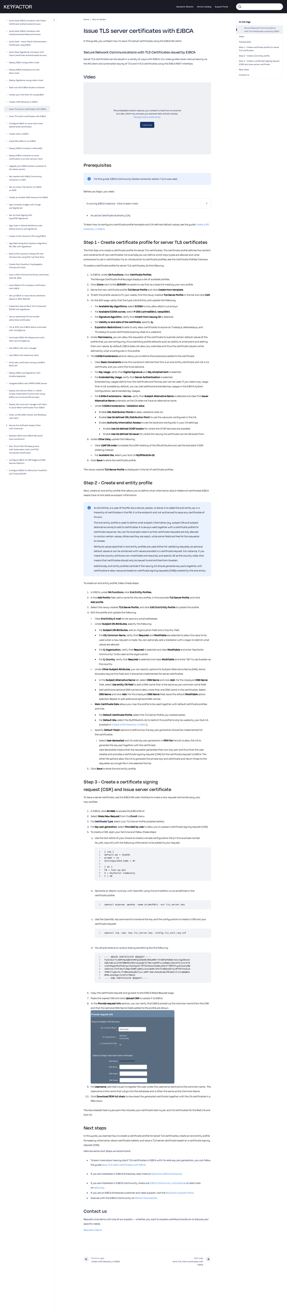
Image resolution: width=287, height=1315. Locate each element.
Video (241, 36)
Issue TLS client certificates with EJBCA (27, 116)
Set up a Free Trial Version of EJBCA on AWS (25, 189)
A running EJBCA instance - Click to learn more (112, 203)
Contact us (244, 74)
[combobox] (259, 7)
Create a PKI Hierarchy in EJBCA (23, 101)
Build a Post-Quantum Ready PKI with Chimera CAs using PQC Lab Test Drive (26, 255)
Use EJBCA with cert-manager (23, 348)
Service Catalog (204, 6)
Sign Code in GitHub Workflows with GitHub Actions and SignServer (25, 227)
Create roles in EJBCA (19, 134)
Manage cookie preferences (147, 116)
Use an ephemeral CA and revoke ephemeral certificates (24, 318)
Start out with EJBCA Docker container (27, 87)
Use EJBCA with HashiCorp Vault (24, 355)
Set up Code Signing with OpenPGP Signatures (20, 217)
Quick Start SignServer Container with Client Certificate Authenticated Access (28, 54)
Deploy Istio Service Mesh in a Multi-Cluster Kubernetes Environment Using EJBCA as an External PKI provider (27, 393)
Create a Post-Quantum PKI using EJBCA (27, 236)
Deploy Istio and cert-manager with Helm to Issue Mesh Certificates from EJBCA (28, 406)
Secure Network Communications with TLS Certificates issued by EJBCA (261, 29)
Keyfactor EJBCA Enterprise (166, 1173)
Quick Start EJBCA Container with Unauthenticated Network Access (25, 33)
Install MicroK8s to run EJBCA (22, 141)
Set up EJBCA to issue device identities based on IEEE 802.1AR (27, 297)
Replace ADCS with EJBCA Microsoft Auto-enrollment (26, 437)
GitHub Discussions (146, 1198)
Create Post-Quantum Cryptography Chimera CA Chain (25, 266)
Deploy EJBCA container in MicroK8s (25, 148)
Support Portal (221, 6)
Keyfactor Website (185, 6)
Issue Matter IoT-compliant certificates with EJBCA (27, 287)
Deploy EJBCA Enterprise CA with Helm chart (24, 71)
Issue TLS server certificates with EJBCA (27, 109)
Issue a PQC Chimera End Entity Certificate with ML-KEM (29, 276)
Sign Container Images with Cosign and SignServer (25, 206)
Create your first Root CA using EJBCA (26, 94)
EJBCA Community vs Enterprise (168, 1183)
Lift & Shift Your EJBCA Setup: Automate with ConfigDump (27, 329)
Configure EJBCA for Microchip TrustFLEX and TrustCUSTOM (28, 472)
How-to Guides (99, 19)
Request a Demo (93, 1230)
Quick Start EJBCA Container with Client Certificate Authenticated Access (27, 22)
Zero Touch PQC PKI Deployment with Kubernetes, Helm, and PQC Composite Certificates (24, 449)
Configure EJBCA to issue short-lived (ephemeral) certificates (26, 125)
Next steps (244, 69)
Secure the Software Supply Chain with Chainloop (25, 427)
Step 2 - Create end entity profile (254, 55)
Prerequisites (245, 41)
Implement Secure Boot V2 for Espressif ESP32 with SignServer (27, 308)
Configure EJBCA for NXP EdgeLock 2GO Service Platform (27, 461)
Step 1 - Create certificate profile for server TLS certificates (259, 49)
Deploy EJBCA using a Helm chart (24, 62)
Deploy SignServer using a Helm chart (26, 80)
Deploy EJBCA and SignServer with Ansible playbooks (24, 375)
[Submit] (240, 6)
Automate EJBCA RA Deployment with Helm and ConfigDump (26, 339)
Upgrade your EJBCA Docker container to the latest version (27, 168)
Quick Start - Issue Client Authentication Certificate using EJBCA (28, 43)
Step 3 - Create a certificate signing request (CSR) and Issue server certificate (259, 62)
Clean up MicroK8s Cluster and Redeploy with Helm (27, 416)
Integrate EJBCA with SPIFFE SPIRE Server (28, 383)
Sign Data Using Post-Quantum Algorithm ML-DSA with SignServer (28, 245)
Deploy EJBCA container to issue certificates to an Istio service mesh (26, 157)
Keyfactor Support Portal (180, 1192)
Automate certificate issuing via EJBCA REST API (27, 364)
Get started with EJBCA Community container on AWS (25, 178)
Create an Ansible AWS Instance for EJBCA (28, 197)
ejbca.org (99, 1187)
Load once (147, 125)
